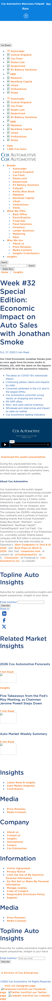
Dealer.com (20, 178)
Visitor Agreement (18, 868)
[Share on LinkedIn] (4, 616)
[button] (4, 262)
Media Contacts (22, 250)
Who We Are (15, 240)
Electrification (22, 217)
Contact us (13, 835)
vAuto (17, 201)
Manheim (18, 194)
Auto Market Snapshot (21, 785)
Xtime (16, 207)
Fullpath (18, 188)
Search (32, 266)
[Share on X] (4, 628)
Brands (11, 165)
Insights (12, 256)
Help (10, 145)
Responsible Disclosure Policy (26, 894)
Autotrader (20, 168)
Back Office (20, 214)
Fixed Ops (19, 220)
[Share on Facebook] (4, 622)
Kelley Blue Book (23, 191)
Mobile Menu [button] (8, 269)
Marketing (19, 233)
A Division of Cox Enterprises (19, 972)
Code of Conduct (17, 891)
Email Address (8, 602)
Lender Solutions (23, 230)
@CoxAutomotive (26, 554)
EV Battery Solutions (26, 185)
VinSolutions (21, 204)
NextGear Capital (23, 198)
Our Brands (6, 45)
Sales (16, 237)
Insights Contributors (26, 253)
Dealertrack (20, 181)
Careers (12, 845)
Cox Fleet (19, 175)
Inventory (19, 227)
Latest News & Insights (21, 782)
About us (18, 243)
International (15, 841)
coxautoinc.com (30, 551)
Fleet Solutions (22, 224)
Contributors (15, 788)
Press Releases (22, 246)
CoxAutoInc (11, 557)
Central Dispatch (23, 172)
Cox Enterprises (17, 848)
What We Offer (16, 211)
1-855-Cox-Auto (16, 149)
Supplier (12, 897)
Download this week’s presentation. (23, 457)
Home (4, 272)
